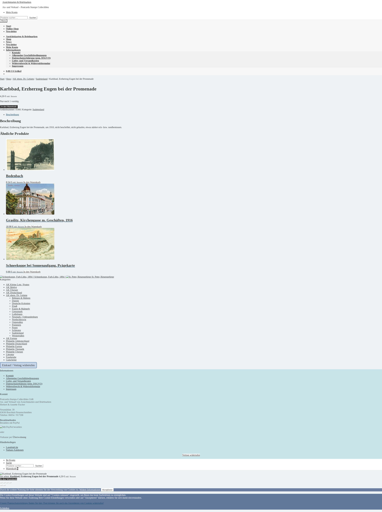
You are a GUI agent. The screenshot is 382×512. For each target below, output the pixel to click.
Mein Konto (11, 12)
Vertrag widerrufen (191, 455)
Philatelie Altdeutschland (17, 341)
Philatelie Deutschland (16, 343)
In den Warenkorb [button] (31, 182)
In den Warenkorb (8, 107)
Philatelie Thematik (15, 349)
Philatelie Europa (14, 346)
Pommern (16, 325)
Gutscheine (11, 360)
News (8, 42)
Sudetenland (41, 79)
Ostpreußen (17, 322)
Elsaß (14, 306)
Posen (15, 327)
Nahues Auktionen (15, 450)
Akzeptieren (107, 490)
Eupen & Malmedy (21, 308)
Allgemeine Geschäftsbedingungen (29, 55)
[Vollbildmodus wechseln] (4, 482)
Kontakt (16, 52)
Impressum (17, 66)
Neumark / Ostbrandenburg (25, 317)
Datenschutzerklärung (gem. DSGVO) (31, 58)
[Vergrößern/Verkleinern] (1, 482)
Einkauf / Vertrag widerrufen (18, 365)
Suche (9, 463)
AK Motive (11, 287)
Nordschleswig (19, 319)
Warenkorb (12, 468)
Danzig (15, 300)
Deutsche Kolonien (21, 303)
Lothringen (17, 314)
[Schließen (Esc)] (10, 482)
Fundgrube (11, 357)
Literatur (10, 354)
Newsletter (11, 31)
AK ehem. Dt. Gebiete (23, 79)
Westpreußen (18, 335)
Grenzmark (17, 311)
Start (8, 26)
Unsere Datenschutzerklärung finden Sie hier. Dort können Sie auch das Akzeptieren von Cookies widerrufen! (52, 503)
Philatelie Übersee (14, 351)
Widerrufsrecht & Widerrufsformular (31, 63)
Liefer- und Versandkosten (25, 60)
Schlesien (16, 330)
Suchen (32, 18)
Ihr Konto (10, 460)
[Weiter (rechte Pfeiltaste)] (4, 485)
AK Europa (11, 338)
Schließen (4, 508)
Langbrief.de (12, 447)
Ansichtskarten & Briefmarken (16, 2)
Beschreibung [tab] (12, 114)
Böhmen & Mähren (21, 298)
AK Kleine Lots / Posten (17, 284)
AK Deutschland (14, 292)
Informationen (13, 50)
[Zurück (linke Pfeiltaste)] (1, 485)
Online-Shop (12, 28)
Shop (8, 39)
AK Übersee (12, 290)
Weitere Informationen (89, 489)
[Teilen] (7, 482)
